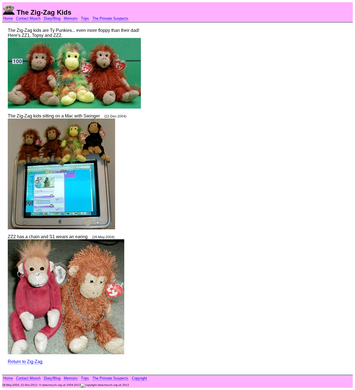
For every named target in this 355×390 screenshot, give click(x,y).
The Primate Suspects (110, 18)
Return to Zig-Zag (25, 361)
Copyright (139, 378)
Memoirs (71, 18)
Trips (85, 18)
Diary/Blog (52, 18)
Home (8, 18)
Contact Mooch (28, 18)
